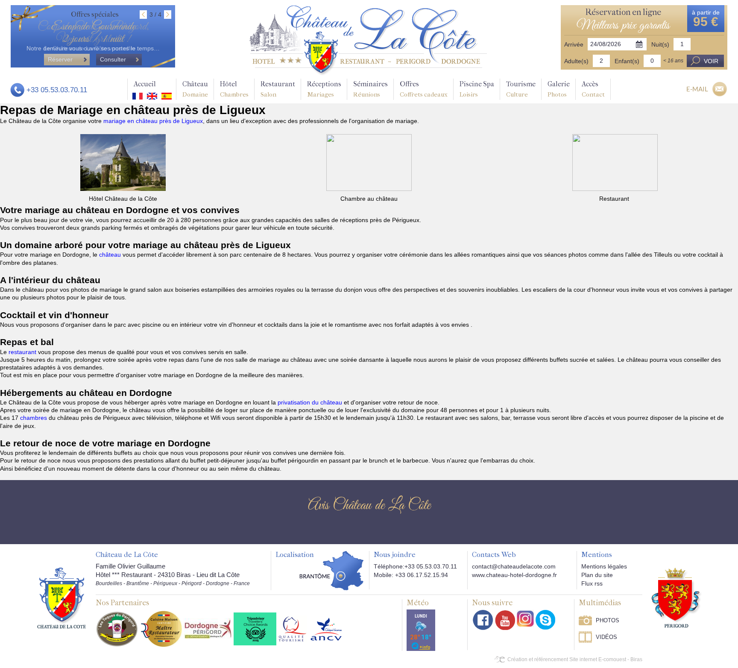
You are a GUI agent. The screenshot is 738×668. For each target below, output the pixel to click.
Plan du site (597, 574)
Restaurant (278, 89)
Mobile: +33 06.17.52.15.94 (411, 574)
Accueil (145, 84)
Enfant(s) (627, 61)
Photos (607, 620)
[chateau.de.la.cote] (545, 620)
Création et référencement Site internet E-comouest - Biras (574, 659)
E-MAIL (697, 89)
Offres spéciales (95, 14)
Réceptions (324, 89)
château (111, 254)
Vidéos (606, 637)
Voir (711, 61)
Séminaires (370, 89)
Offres (424, 89)
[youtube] (505, 620)
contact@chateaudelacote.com (514, 566)
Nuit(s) (660, 44)
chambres (34, 417)
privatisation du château (310, 402)
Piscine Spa (477, 89)
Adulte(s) (576, 61)
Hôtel (234, 89)
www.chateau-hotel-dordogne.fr (514, 574)
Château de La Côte (127, 555)
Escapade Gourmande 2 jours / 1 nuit (93, 33)
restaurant (23, 352)
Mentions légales (604, 566)
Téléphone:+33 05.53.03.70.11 (415, 566)
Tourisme (521, 89)
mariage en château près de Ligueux (153, 120)
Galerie (559, 89)
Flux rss (592, 583)
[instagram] (525, 618)
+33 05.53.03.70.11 (56, 90)
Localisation (294, 555)
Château (195, 89)
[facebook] (483, 620)
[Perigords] (677, 597)
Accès (593, 89)
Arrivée (573, 44)
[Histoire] (61, 597)
